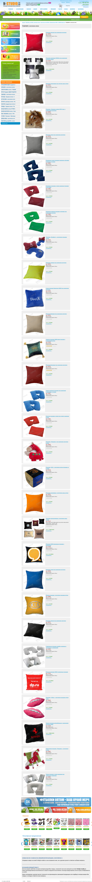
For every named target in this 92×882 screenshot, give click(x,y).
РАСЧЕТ (60, 9)
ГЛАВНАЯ (10, 9)
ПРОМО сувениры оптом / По (8, 101)
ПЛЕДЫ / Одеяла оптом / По (8, 106)
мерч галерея (43, 9)
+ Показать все (4, 123)
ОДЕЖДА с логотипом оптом (8, 94)
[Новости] (10, 52)
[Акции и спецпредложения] (10, 29)
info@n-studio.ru (85, 1)
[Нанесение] (10, 44)
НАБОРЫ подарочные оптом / (8, 104)
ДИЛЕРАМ (72, 9)
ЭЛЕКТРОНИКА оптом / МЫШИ (8, 89)
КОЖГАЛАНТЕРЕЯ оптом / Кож (8, 111)
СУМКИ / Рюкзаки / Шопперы (8, 116)
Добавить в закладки (75, 19)
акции (35, 9)
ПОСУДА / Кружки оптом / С (8, 96)
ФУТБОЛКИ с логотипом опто (8, 99)
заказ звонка (86, 4)
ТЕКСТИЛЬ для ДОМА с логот (8, 121)
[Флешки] (10, 36)
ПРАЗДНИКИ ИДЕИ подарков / (8, 84)
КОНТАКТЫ (81, 9)
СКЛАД (66, 9)
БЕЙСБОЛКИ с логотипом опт (8, 118)
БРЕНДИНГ (53, 9)
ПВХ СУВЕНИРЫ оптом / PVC (7, 113)
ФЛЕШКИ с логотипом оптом (8, 87)
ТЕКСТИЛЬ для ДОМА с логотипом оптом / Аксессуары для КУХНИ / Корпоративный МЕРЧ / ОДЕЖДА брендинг (45, 22)
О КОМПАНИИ (19, 9)
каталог (29, 9)
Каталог (23, 22)
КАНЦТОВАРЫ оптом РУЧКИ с (8, 108)
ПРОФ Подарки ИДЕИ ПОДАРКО (8, 92)
